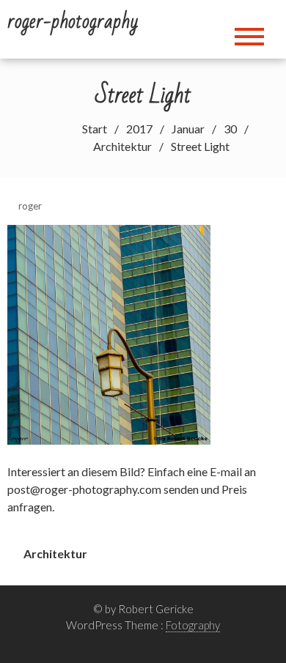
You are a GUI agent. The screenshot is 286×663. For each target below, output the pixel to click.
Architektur (55, 553)
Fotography (193, 624)
